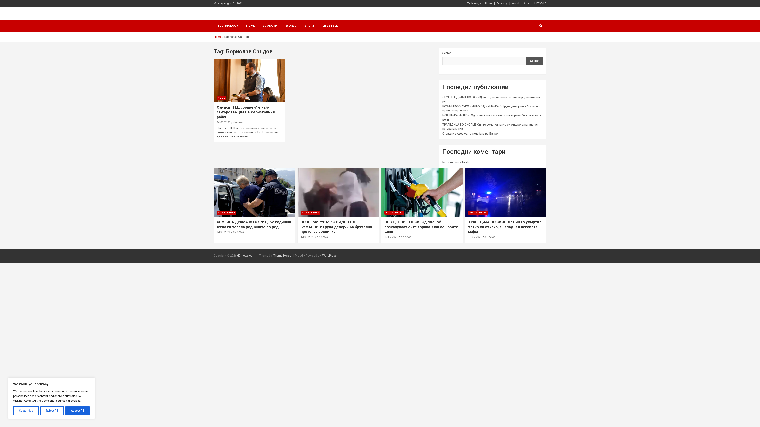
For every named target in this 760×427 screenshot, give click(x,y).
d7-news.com (246, 255)
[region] (51, 398)
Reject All (52, 410)
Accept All (77, 410)
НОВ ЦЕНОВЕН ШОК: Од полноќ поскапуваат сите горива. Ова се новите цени (421, 227)
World (515, 3)
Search (446, 53)
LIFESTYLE (540, 3)
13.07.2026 (224, 232)
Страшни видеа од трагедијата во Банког (470, 133)
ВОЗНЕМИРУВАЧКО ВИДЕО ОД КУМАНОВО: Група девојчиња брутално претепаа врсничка (336, 227)
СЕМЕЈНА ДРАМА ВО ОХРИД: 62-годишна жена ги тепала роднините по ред (254, 224)
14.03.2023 (224, 122)
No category (226, 212)
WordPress (329, 255)
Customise (26, 410)
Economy (502, 3)
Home (488, 3)
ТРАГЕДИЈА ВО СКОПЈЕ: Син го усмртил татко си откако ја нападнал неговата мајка (505, 227)
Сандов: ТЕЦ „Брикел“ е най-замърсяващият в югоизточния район (246, 112)
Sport (526, 3)
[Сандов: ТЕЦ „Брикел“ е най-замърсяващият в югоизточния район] (249, 80)
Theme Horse (282, 255)
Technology (474, 3)
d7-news (238, 122)
